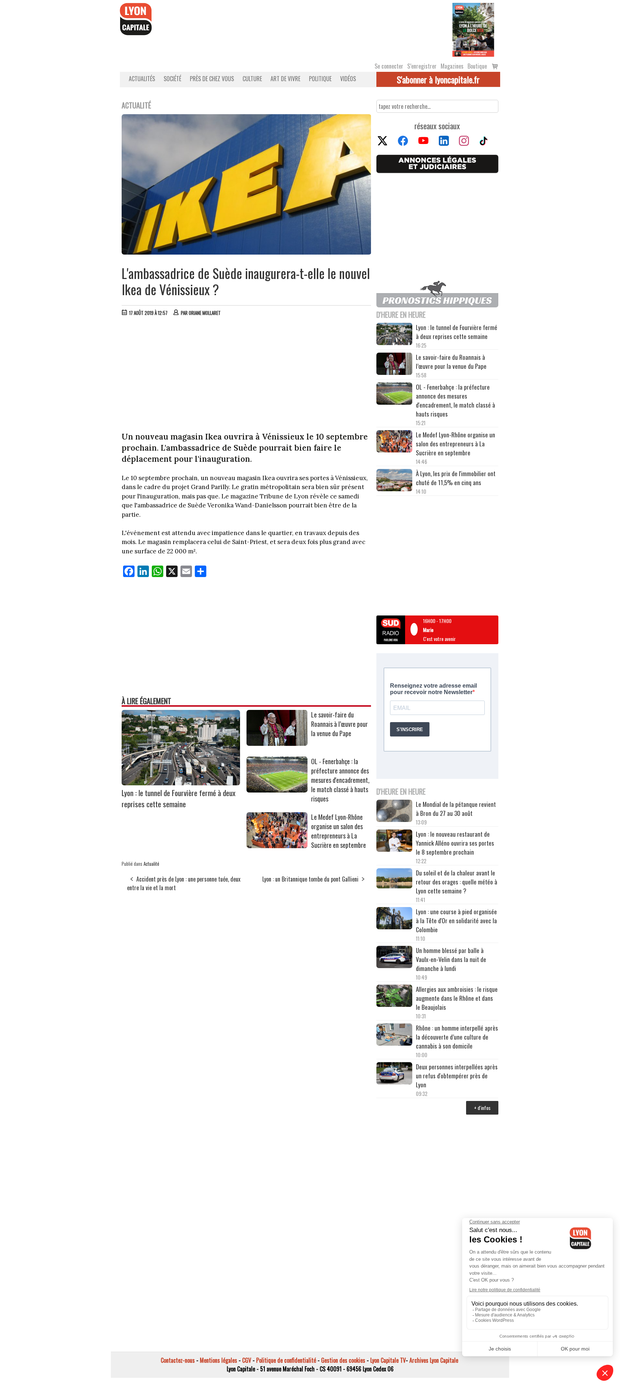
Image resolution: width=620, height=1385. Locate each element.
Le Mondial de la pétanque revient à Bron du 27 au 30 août (456, 809)
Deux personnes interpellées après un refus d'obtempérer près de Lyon (457, 1075)
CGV (246, 1360)
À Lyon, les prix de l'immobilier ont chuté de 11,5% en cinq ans (455, 478)
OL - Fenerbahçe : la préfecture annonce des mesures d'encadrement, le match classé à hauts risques (340, 780)
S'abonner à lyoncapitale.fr (438, 79)
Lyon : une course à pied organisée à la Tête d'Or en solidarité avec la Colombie (456, 920)
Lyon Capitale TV (388, 1360)
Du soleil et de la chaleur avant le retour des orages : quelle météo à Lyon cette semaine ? (456, 881)
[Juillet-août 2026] (473, 29)
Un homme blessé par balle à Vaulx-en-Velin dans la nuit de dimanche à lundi (451, 959)
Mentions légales (218, 1360)
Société (172, 78)
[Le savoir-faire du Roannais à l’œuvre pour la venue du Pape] (276, 743)
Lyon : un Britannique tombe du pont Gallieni (310, 879)
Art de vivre (285, 78)
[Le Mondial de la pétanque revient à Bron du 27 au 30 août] (394, 812)
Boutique (477, 66)
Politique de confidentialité (286, 1360)
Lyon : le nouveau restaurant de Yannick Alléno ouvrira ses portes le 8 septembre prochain (455, 842)
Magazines (452, 66)
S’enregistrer (422, 66)
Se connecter (389, 66)
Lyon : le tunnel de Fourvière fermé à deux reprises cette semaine (178, 798)
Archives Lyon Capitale (433, 1360)
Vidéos (348, 78)
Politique (320, 78)
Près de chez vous (212, 78)
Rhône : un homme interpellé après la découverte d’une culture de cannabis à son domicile (457, 1036)
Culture (252, 78)
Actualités (142, 78)
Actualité (151, 863)
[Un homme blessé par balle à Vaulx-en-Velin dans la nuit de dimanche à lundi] (394, 958)
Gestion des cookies (343, 1360)
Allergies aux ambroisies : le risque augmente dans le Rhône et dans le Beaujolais (457, 998)
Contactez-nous (178, 1360)
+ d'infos (482, 1107)
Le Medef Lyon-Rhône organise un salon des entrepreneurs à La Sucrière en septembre (338, 831)
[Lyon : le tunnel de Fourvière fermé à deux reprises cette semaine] (181, 783)
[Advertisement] (246, 375)
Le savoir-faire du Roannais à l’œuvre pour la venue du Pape (339, 724)
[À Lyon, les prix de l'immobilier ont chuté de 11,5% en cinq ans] (394, 481)
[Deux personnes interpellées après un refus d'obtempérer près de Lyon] (394, 1074)
